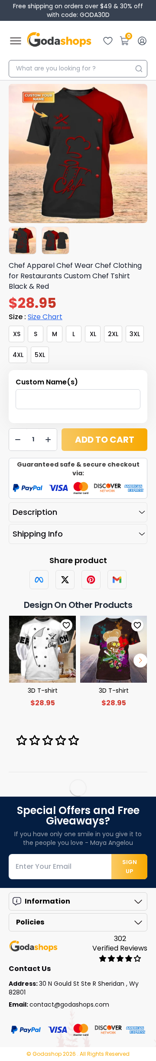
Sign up (129, 866)
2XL (113, 334)
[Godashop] (59, 40)
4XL (18, 354)
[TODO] (39, 579)
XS (16, 334)
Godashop (47, 1054)
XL (93, 334)
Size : (35, 317)
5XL (40, 354)
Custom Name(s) (47, 382)
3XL (135, 334)
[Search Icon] (138, 68)
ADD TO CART (104, 440)
